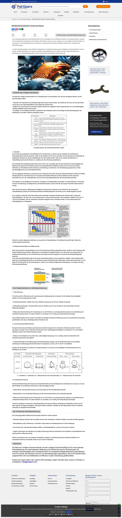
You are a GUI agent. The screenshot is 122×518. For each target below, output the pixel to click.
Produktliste (69, 478)
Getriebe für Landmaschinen (18, 478)
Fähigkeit (76, 12)
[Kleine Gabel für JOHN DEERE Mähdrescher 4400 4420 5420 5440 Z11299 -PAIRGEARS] (99, 89)
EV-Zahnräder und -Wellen (18, 486)
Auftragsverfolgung (70, 483)
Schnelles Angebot (103, 6)
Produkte (24, 12)
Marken (45, 12)
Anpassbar (57, 12)
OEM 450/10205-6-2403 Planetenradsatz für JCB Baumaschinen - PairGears (98, 70)
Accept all (69, 511)
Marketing (71, 514)
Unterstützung (88, 12)
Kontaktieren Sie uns (96, 131)
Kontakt (60, 15)
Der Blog (68, 486)
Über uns (50, 478)
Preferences (64, 514)
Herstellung (32, 478)
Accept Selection (60, 511)
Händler (66, 12)
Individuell (32, 483)
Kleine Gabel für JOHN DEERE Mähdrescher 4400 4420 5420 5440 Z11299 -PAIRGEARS (99, 105)
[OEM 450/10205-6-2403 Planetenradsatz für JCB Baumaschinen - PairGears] (99, 55)
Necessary (52, 514)
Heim (15, 12)
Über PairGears (103, 12)
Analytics (58, 514)
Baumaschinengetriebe (17, 483)
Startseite (14, 19)
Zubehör (89, 503)
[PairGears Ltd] (22, 6)
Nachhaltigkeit (33, 481)
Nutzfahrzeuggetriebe (17, 481)
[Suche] (85, 6)
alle (18, 19)
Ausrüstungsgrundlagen (25, 19)
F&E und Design (33, 486)
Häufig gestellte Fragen (71, 490)
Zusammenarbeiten (52, 481)
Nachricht (68, 488)
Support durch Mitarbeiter (72, 481)
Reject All (53, 511)
